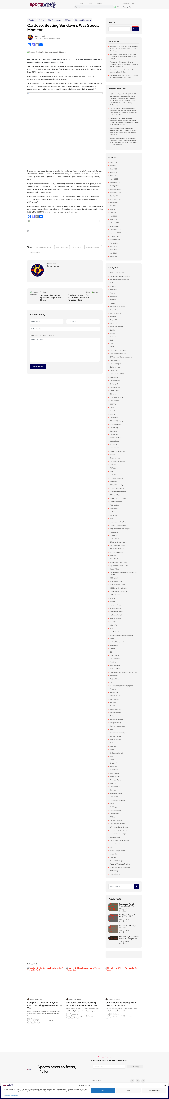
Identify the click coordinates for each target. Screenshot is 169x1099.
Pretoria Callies (115, 669)
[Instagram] (143, 1081)
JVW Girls (113, 556)
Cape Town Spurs (115, 364)
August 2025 (114, 203)
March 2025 (114, 219)
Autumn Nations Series (117, 306)
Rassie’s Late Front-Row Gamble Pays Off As (128, 905)
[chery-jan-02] (65, 130)
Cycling (112, 414)
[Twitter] (138, 1081)
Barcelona (113, 317)
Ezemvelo (113, 465)
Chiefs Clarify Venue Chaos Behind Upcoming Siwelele (129, 938)
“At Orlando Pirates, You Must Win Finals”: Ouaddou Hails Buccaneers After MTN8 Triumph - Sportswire (123, 96)
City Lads (113, 394)
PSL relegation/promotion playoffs (121, 686)
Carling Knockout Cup (117, 374)
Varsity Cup (113, 854)
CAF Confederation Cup (118, 354)
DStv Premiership (54, 20)
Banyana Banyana (115, 313)
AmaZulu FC (114, 300)
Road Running (114, 699)
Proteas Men (114, 676)
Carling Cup (113, 370)
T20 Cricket (114, 797)
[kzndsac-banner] (65, 224)
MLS (111, 628)
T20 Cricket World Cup (117, 800)
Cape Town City (115, 360)
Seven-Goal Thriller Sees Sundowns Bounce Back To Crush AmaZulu (123, 112)
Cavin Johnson (115, 380)
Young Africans (115, 874)
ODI (111, 652)
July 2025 (113, 206)
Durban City (114, 434)
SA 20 (112, 729)
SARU (112, 750)
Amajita (112, 293)
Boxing (112, 340)
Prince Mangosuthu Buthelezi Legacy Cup (123, 672)
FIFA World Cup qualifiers (118, 498)
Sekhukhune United (116, 753)
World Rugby (114, 871)
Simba (112, 760)
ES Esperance (77, 247)
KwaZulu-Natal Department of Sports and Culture (123, 573)
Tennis (112, 803)
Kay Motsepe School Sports (119, 566)
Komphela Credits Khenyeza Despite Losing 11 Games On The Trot (44, 1005)
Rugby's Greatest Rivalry (118, 726)
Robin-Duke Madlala (36, 999)
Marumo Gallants (115, 618)
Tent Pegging (114, 807)
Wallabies (113, 857)
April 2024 (113, 256)
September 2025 (115, 199)
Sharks (112, 756)
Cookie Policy (6, 1095)
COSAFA (113, 404)
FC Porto (113, 468)
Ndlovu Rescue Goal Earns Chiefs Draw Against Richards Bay (123, 132)
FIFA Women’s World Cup (118, 492)
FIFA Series (113, 481)
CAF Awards (114, 347)
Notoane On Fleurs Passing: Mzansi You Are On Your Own (82, 1004)
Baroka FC (113, 320)
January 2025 (114, 226)
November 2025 (115, 192)
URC (111, 847)
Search (111, 22)
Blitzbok (112, 333)
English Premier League (117, 451)
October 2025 (114, 196)
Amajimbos (113, 290)
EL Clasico (113, 444)
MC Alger (113, 622)
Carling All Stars (115, 367)
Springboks (113, 783)
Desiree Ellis (114, 418)
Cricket (112, 407)
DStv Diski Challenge (117, 421)
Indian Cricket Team (116, 552)
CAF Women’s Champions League (121, 357)
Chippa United (114, 391)
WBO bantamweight (116, 861)
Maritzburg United (116, 615)
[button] (165, 1085)
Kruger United (114, 569)
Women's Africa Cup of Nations (120, 864)
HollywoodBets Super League (120, 529)
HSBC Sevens (114, 539)
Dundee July (114, 428)
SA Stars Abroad (115, 740)
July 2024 (113, 246)
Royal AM (113, 702)
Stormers (113, 790)
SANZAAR (113, 746)
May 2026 (113, 172)
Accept (103, 1090)
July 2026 (113, 166)
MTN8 (112, 639)
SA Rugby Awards (115, 736)
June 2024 (113, 250)
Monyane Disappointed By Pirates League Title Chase (50, 297)
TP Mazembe (114, 814)
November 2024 (115, 233)
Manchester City (115, 608)
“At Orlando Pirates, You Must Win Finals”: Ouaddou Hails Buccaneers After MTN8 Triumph (123, 56)
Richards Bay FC (115, 696)
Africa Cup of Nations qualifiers (120, 276)
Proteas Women (115, 679)
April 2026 (113, 176)
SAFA (111, 743)
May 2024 (113, 253)
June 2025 (113, 209)
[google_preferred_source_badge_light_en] (65, 235)
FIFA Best (113, 475)
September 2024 (115, 240)
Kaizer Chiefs (114, 559)
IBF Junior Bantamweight (118, 542)
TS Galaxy (113, 817)
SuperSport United (116, 793)
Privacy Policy (14, 1095)
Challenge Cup (115, 384)
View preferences (154, 1090)
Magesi (112, 598)
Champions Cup (115, 387)
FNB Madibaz (114, 505)
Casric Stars (114, 377)
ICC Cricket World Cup (117, 549)
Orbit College (114, 655)
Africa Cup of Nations (117, 273)
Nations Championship (117, 642)
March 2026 (114, 179)
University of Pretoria (117, 844)
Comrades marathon (116, 397)
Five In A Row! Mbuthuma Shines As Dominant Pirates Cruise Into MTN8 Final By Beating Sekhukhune (124, 64)
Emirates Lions (115, 448)
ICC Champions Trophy (117, 545)
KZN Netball (114, 578)
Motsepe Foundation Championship (121, 635)
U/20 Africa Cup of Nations (119, 827)
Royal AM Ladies (115, 709)
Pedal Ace (113, 662)
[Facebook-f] (132, 1081)
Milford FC (113, 625)
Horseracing (114, 532)
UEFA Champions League (118, 834)
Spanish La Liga (115, 777)
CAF (111, 344)
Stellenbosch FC (115, 787)
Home (82, 3)
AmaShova (113, 296)
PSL (111, 682)
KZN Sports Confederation (118, 588)
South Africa (114, 770)
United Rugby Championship (119, 841)
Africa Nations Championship (119, 280)
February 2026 (115, 182)
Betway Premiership (116, 327)
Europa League (115, 458)
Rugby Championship (117, 719)
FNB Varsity (114, 508)
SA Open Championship (117, 733)
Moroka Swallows (115, 632)
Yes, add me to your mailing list (43, 335)
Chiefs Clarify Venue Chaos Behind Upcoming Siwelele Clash (121, 71)
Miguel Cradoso (35, 252)
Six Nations (113, 766)
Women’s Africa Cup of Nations (120, 867)
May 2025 (113, 213)
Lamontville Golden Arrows (119, 591)
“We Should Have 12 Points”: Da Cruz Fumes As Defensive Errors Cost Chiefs (124, 76)
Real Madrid (114, 692)
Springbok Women (116, 780)
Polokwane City (115, 665)
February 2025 (115, 223)
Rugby (112, 716)
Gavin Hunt (113, 515)
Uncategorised (115, 837)
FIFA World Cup (115, 495)
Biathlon (112, 330)
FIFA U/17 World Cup (116, 485)
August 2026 (114, 162)
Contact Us (101, 3)
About (90, 3)
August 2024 (114, 243)
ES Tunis (68, 20)
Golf (111, 519)
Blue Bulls (113, 337)
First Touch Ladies (116, 502)
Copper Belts (114, 401)
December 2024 (115, 230)
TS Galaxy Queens (116, 820)
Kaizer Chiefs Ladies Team (118, 562)
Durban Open (114, 441)
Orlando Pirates (115, 659)
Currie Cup (113, 411)
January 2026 (114, 186)
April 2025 (113, 216)
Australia (113, 303)
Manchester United (116, 612)
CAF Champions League (44, 247)
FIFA (111, 471)
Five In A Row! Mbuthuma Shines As (128, 927)
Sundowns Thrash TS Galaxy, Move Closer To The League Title (78, 297)
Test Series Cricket (116, 810)
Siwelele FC (113, 763)
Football (32, 20)
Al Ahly (41, 20)
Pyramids (113, 689)
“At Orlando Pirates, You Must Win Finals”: (127, 916)
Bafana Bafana (115, 310)
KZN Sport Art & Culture (117, 585)
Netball (112, 649)
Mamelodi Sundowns (83, 20)
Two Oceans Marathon (117, 824)
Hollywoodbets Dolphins (118, 522)
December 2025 (115, 189)
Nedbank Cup (114, 645)
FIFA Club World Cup (116, 478)
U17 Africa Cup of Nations (118, 830)
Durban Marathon (115, 438)
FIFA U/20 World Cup (117, 488)
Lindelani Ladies (115, 595)
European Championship (118, 461)
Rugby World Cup (115, 723)
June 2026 (113, 169)
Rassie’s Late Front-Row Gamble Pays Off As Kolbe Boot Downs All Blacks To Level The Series (124, 49)
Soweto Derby (114, 773)
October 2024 (114, 236)
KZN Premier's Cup (116, 581)
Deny (128, 1090)
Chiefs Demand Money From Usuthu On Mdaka (121, 1004)
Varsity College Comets (117, 851)
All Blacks (113, 286)
